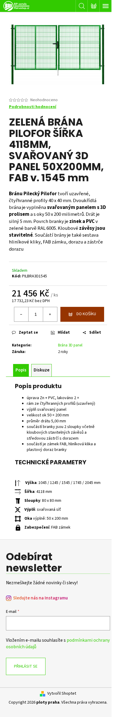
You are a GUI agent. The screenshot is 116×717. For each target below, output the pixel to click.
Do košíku (86, 314)
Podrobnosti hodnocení (32, 107)
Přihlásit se (25, 666)
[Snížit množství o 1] (21, 314)
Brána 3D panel (70, 345)
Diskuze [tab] (41, 370)
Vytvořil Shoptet (61, 693)
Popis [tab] (20, 370)
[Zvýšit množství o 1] (50, 314)
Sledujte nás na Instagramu (40, 598)
